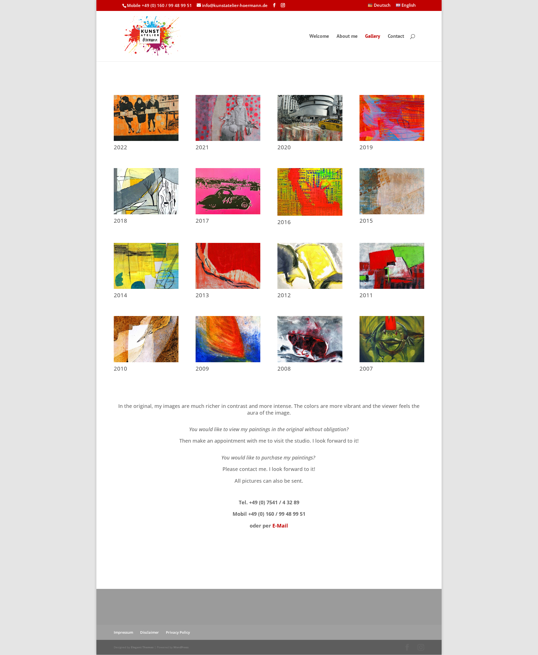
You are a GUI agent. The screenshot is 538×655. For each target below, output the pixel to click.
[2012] (309, 266)
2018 (120, 220)
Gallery (372, 36)
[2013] (228, 266)
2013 (202, 295)
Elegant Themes (142, 647)
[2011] (392, 266)
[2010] (146, 339)
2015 (366, 220)
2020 (284, 147)
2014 (120, 295)
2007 (366, 368)
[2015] (392, 191)
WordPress (181, 647)
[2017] (228, 191)
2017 (202, 220)
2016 (284, 222)
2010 (120, 368)
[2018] (146, 191)
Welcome (319, 36)
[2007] (392, 339)
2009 (202, 368)
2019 (366, 147)
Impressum (123, 632)
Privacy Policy (178, 632)
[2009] (228, 339)
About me (347, 36)
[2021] (228, 118)
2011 (366, 295)
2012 (284, 295)
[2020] (309, 118)
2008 (284, 368)
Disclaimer (149, 632)
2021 (202, 147)
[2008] (309, 339)
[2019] (392, 118)
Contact (396, 36)
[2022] (146, 118)
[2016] (309, 192)
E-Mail (280, 525)
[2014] (146, 266)
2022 (120, 147)
